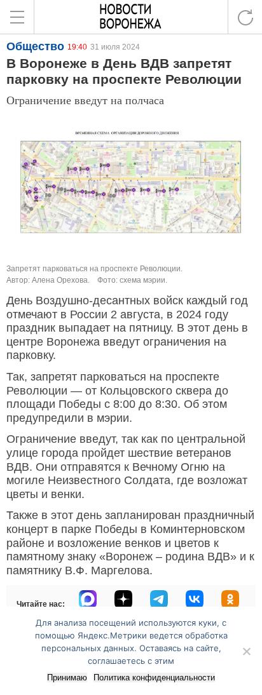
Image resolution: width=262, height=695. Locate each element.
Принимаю (67, 677)
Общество (35, 46)
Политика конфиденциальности (154, 677)
